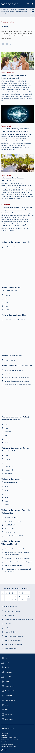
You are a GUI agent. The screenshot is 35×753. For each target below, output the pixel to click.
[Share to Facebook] (7, 44)
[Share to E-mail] (3, 44)
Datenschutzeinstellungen (8, 737)
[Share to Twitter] (10, 44)
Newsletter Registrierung (8, 746)
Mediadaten (4, 742)
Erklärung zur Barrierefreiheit (9, 740)
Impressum (4, 733)
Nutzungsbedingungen (7, 744)
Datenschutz (5, 735)
